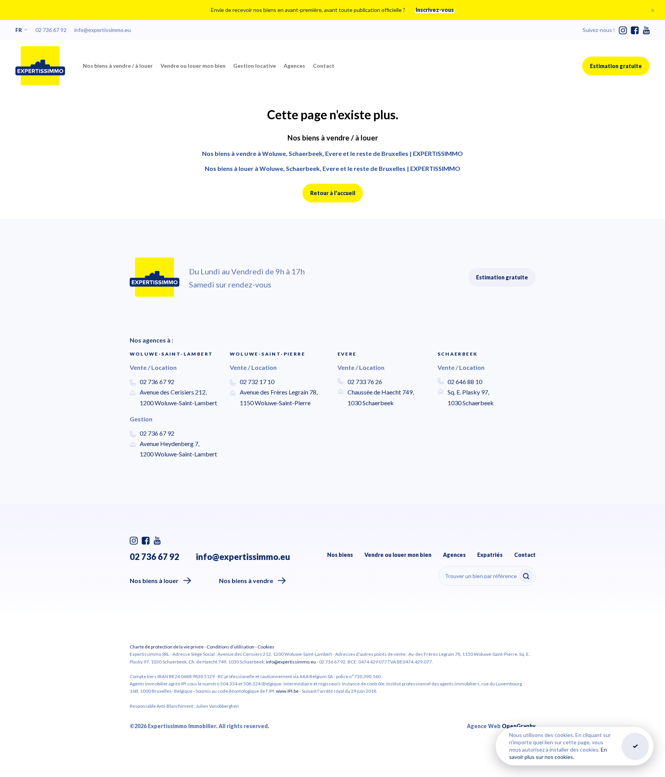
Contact (323, 65)
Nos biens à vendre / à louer (118, 65)
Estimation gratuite (616, 66)
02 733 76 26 (365, 381)
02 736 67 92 (51, 30)
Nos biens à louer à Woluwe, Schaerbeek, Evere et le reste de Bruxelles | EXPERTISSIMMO (332, 168)
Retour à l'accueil (332, 193)
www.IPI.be (287, 691)
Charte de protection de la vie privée (167, 647)
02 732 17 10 (257, 381)
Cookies (265, 647)
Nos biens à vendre (246, 580)
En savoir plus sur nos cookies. (558, 753)
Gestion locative (254, 65)
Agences (294, 65)
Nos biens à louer (154, 580)
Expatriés (490, 554)
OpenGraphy (519, 726)
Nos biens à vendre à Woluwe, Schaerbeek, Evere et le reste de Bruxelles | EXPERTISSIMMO (332, 153)
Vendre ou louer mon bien (193, 65)
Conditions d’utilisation (230, 647)
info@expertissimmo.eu (102, 30)
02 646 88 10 (465, 381)
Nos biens (340, 554)
